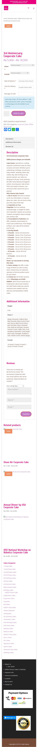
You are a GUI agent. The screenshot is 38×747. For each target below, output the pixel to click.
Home (5, 18)
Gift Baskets (7, 613)
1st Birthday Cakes (10, 569)
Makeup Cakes (8, 628)
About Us (8, 664)
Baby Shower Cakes (10, 587)
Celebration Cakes (9, 595)
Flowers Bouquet (9, 610)
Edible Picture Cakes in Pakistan (15, 669)
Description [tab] (9, 139)
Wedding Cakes (9, 652)
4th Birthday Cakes (10, 578)
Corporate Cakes (23, 124)
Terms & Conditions (11, 675)
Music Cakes (8, 637)
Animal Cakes (8, 581)
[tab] (19, 144)
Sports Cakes (8, 646)
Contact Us (8, 684)
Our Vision (11, 666)
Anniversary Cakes (10, 584)
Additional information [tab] (13, 142)
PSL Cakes (7, 640)
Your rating (10, 386)
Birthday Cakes (12, 18)
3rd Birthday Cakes (10, 575)
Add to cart (18, 113)
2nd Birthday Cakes (10, 572)
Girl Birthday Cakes (10, 616)
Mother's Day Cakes (10, 634)
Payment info (9, 672)
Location (7, 678)
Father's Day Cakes (10, 607)
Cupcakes (7, 601)
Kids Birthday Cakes (10, 622)
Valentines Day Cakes (10, 649)
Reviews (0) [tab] (9, 146)
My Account (9, 681)
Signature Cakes (9, 643)
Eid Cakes (7, 604)
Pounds (6, 74)
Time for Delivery (9, 87)
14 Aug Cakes (8, 566)
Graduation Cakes (9, 619)
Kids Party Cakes (9, 625)
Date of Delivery (10, 81)
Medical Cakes (8, 631)
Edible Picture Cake (23, 18)
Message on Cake (10, 94)
